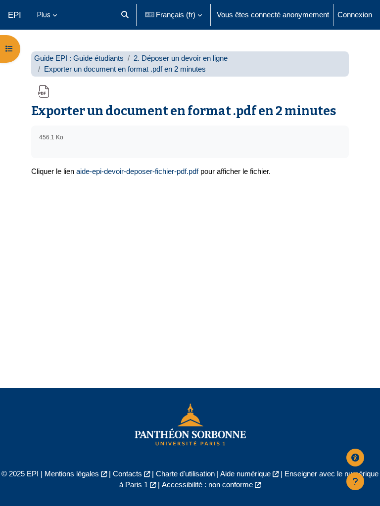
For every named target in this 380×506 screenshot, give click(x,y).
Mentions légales (72, 474)
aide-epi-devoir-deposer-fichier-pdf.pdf (137, 171)
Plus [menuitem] (43, 14)
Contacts (127, 474)
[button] (125, 15)
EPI (14, 15)
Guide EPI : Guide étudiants (79, 58)
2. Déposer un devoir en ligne (181, 58)
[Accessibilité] (355, 457)
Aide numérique (245, 474)
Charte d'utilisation (185, 474)
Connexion (354, 15)
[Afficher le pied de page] (355, 481)
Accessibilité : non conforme (207, 485)
